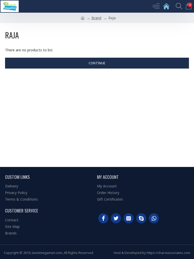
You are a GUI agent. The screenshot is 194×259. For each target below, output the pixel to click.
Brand (96, 17)
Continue (97, 63)
